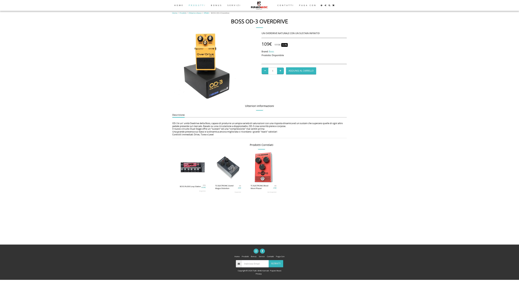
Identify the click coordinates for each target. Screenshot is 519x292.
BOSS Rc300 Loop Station (190, 186)
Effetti (206, 13)
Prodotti (183, 13)
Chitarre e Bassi (195, 13)
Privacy (259, 274)
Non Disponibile (271, 192)
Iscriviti (276, 263)
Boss (271, 51)
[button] (325, 5)
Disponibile (202, 191)
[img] (193, 167)
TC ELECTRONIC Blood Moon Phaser (259, 187)
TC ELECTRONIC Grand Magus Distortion (224, 187)
